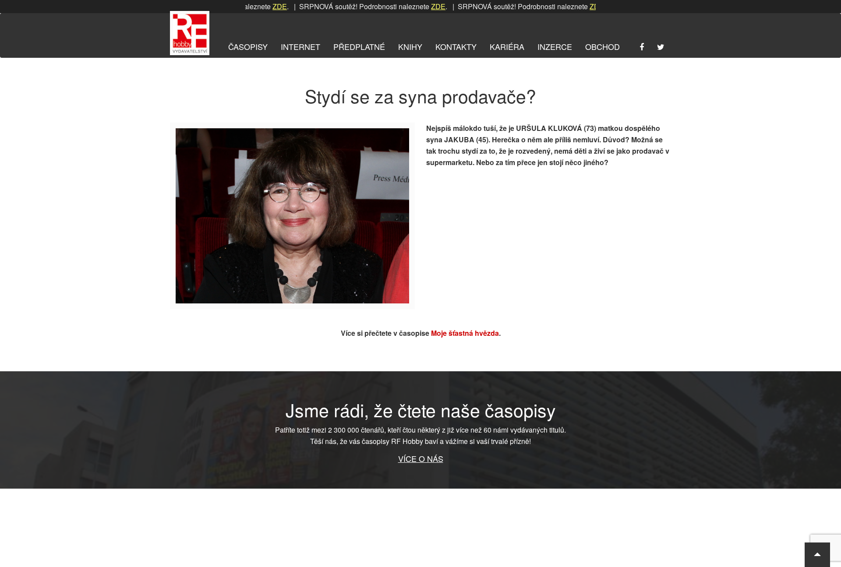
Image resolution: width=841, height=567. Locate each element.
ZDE (265, 6)
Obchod (602, 46)
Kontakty (456, 46)
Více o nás (420, 458)
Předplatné (359, 46)
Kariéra (507, 46)
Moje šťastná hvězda (465, 333)
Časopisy (248, 46)
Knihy (410, 46)
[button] (817, 554)
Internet (300, 46)
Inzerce (554, 46)
